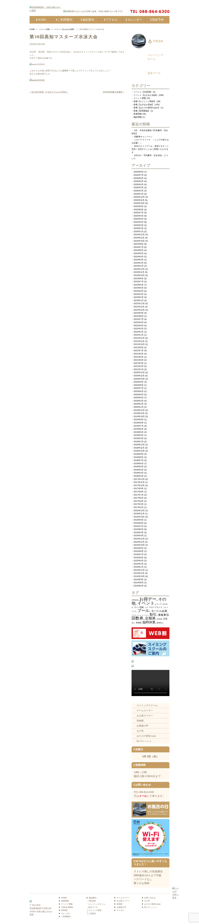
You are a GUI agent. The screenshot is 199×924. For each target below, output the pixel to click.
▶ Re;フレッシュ (149, 907)
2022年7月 (138, 319)
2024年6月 (138, 250)
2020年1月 (138, 407)
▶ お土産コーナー (122, 901)
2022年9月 (138, 313)
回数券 (137, 618)
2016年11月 (139, 513)
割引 (153, 614)
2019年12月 (139, 410)
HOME (32, 29)
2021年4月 (138, 360)
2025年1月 (138, 231)
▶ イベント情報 (66, 904)
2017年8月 (138, 491)
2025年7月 (138, 212)
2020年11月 (139, 375)
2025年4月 (138, 222)
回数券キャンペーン (143, 136)
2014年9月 (138, 579)
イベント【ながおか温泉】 (64, 29)
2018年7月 (138, 460)
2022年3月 (138, 328)
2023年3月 (138, 294)
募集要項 (163, 614)
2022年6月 (138, 322)
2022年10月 (139, 310)
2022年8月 (138, 316)
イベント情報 (44, 29)
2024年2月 (138, 263)
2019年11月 (139, 413)
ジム (146, 607)
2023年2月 (138, 297)
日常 (165, 619)
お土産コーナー (145, 715)
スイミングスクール (147, 705)
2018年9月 (138, 454)
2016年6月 (138, 529)
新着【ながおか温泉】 (144, 104)
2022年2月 (138, 332)
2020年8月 (138, 385)
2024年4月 (138, 256)
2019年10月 (139, 416)
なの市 (140, 731)
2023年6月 (138, 285)
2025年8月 (138, 209)
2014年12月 (139, 570)
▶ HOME (63, 898)
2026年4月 (138, 184)
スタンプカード (155, 607)
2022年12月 (139, 303)
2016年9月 (138, 520)
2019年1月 (138, 441)
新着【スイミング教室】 (145, 101)
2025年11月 (139, 200)
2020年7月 (138, 388)
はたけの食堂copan (146, 736)
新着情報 (138, 114)
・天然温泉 (91, 901)
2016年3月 (138, 535)
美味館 (138, 623)
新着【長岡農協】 (142, 111)
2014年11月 (139, 573)
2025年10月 (139, 203)
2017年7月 (138, 495)
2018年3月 (138, 473)
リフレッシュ (136, 615)
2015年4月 (138, 560)
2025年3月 (138, 225)
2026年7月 (138, 175)
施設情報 (138, 117)
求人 (133, 623)
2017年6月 (138, 498)
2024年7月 (138, 247)
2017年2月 (138, 507)
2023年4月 (138, 291)
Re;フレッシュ (144, 741)
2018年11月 (139, 448)
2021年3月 (138, 363)
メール (143, 795)
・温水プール (92, 907)
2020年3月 (138, 401)
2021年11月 (139, 341)
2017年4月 (138, 501)
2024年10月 (139, 241)
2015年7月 (138, 554)
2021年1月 (138, 369)
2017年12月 (139, 479)
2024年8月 (138, 244)
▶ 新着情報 (64, 901)
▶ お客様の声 (120, 907)
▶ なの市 (146, 901)
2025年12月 (139, 197)
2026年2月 (138, 190)
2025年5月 (138, 219)
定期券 (150, 618)
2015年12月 (139, 538)
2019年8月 (138, 422)
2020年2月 (138, 404)
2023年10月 (139, 275)
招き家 (159, 619)
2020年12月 (139, 372)
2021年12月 (139, 338)
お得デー (147, 599)
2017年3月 (138, 504)
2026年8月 (138, 172)
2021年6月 (138, 354)
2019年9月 (138, 419)
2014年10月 (139, 576)
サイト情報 (139, 607)
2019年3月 (138, 438)
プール (143, 610)
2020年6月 (138, 391)
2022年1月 (138, 335)
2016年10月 (139, 517)
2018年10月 (139, 451)
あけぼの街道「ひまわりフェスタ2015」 (50, 92)
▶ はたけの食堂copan (151, 904)
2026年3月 (138, 187)
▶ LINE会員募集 (66, 907)
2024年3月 (138, 259)
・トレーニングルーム (95, 904)
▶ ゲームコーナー (122, 898)
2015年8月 (138, 551)
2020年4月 (138, 397)
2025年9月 (138, 206)
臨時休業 (149, 622)
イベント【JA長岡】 (143, 92)
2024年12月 (139, 234)
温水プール (154, 73)
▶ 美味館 (118, 904)
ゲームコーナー (145, 710)
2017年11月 (139, 482)
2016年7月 (138, 526)
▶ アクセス (119, 910)
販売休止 (160, 623)
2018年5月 (138, 466)
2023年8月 (138, 278)
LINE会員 (135, 600)
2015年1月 (138, 567)
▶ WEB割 (63, 910)
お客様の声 (142, 726)
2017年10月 (139, 485)
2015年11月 (139, 542)
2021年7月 (138, 350)
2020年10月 (139, 379)
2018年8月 (138, 457)
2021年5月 (138, 357)
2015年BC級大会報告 (113, 92)
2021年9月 (138, 347)
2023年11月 (139, 272)
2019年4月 (138, 435)
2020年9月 (138, 382)
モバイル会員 (159, 610)
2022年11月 (139, 306)
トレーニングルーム (155, 57)
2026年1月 (138, 194)
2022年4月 (138, 325)
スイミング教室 (95, 910)
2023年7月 (138, 281)
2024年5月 (138, 253)
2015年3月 (138, 564)
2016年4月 (138, 532)
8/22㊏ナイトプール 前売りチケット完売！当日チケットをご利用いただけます (150, 149)
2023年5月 (138, 288)
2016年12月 (139, 510)
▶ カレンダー (65, 913)
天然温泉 (158, 41)
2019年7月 (138, 426)
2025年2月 (138, 228)
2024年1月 (138, 266)
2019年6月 (138, 429)
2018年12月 (139, 444)
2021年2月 (138, 366)
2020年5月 (138, 394)
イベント (146, 603)
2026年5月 (138, 181)
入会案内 (92, 913)
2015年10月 (139, 545)
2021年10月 (139, 344)
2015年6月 (138, 557)
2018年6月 (138, 463)
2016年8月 (138, 523)
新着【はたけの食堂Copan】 (147, 107)
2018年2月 (138, 476)
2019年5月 (138, 432)
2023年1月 (138, 300)
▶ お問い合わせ (149, 898)
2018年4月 (138, 470)
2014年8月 (138, 582)
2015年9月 (138, 548)
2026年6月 (138, 178)
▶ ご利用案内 (65, 916)
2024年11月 (139, 238)
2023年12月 (139, 269)
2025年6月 (138, 216)
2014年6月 (138, 586)
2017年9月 (138, 488)
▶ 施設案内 (91, 898)
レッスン (145, 615)
